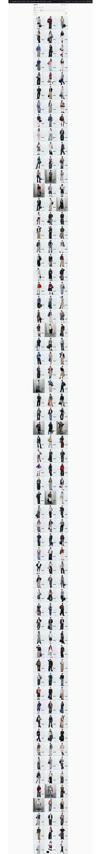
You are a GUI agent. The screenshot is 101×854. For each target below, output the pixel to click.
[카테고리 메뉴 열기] (10, 1)
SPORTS (24, 1)
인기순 (65, 14)
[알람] (62, 5)
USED (44, 1)
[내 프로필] (66, 5)
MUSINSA (14, 1)
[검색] (64, 5)
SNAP (50, 1)
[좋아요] (43, 29)
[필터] (35, 10)
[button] (37, 10)
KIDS (41, 1)
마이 (80, 1)
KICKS (38, 1)
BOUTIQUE (33, 1)
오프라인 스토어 (67, 1)
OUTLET (28, 1)
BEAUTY (19, 1)
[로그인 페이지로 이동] (89, 1)
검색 (73, 1)
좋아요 (77, 1)
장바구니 (84, 1)
